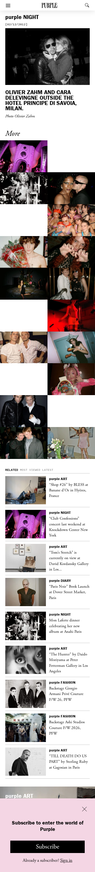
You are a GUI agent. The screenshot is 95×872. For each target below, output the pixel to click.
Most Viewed (30, 470)
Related (11, 470)
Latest (47, 470)
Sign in (66, 860)
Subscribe (47, 847)
